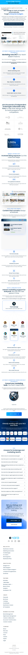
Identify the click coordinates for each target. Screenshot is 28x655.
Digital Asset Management (9, 616)
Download (5, 573)
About (4, 628)
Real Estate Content (8, 605)
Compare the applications (9, 571)
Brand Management (8, 614)
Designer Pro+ (6, 565)
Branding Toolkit (7, 584)
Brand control (6, 586)
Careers (5, 636)
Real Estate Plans (7, 558)
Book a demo (13, 414)
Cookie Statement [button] (4, 9)
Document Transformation (9, 620)
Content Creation (7, 622)
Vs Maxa (14, 650)
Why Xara (5, 630)
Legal (4, 640)
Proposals (5, 597)
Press (4, 634)
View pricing (14, 524)
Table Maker (6, 582)
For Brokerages (6, 552)
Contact (5, 632)
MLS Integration (7, 556)
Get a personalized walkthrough (14, 24)
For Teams (5, 554)
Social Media (6, 603)
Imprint (5, 638)
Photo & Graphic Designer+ (9, 569)
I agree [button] (26, 8)
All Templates (6, 607)
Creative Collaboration (8, 618)
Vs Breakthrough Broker (14, 648)
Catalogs (5, 601)
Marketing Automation (8, 550)
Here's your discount (13, 3)
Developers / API (7, 590)
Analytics (5, 588)
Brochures (5, 599)
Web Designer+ (7, 567)
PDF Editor (5, 580)
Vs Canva (14, 646)
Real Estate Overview (8, 549)
